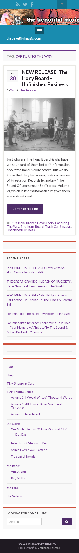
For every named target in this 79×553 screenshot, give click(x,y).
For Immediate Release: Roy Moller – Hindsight (38, 313)
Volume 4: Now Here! (25, 414)
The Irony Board (32, 226)
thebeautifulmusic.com (24, 38)
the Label (13, 488)
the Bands (14, 466)
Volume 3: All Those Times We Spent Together (36, 405)
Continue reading (25, 208)
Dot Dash (21, 434)
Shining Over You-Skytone (29, 450)
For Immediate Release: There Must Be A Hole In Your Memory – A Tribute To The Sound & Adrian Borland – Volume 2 (38, 327)
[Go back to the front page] (39, 17)
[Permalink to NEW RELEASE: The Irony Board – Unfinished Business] (39, 124)
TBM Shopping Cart (20, 383)
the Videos (14, 496)
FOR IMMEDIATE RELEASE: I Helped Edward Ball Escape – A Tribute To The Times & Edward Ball (39, 299)
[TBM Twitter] (25, 3)
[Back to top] (69, 543)
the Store (13, 423)
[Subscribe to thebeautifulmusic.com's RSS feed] (18, 3)
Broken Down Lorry (40, 223)
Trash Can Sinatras (58, 226)
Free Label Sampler (24, 456)
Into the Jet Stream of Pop (29, 443)
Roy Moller (18, 478)
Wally (13, 90)
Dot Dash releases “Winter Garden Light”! (40, 429)
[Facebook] (31, 3)
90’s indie (18, 223)
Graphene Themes (49, 547)
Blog (10, 367)
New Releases (28, 90)
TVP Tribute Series (20, 392)
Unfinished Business (21, 230)
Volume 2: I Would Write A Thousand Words (41, 397)
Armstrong (18, 471)
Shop (10, 375)
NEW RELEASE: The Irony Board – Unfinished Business (45, 78)
